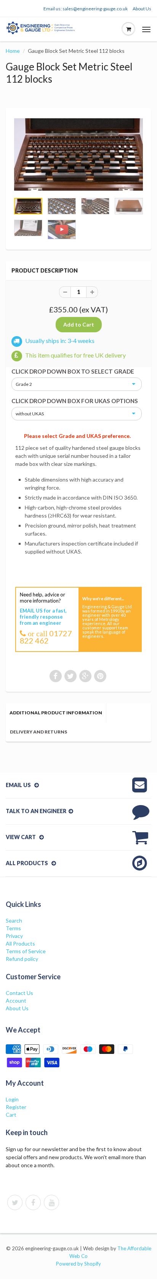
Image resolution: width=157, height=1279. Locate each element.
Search (14, 920)
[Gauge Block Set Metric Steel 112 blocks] (78, 154)
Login (12, 1099)
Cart (11, 1114)
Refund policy (22, 959)
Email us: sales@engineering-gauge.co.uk (85, 8)
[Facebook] (33, 1202)
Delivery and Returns (38, 732)
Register (16, 1107)
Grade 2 (24, 384)
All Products (20, 943)
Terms (13, 928)
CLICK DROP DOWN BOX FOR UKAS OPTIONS (74, 400)
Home (13, 50)
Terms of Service (26, 951)
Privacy (14, 936)
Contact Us (19, 993)
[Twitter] (14, 1202)
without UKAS (30, 414)
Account (16, 1000)
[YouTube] (51, 1202)
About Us (142, 8)
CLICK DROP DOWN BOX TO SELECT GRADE (72, 371)
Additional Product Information (56, 712)
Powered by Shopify (78, 1264)
